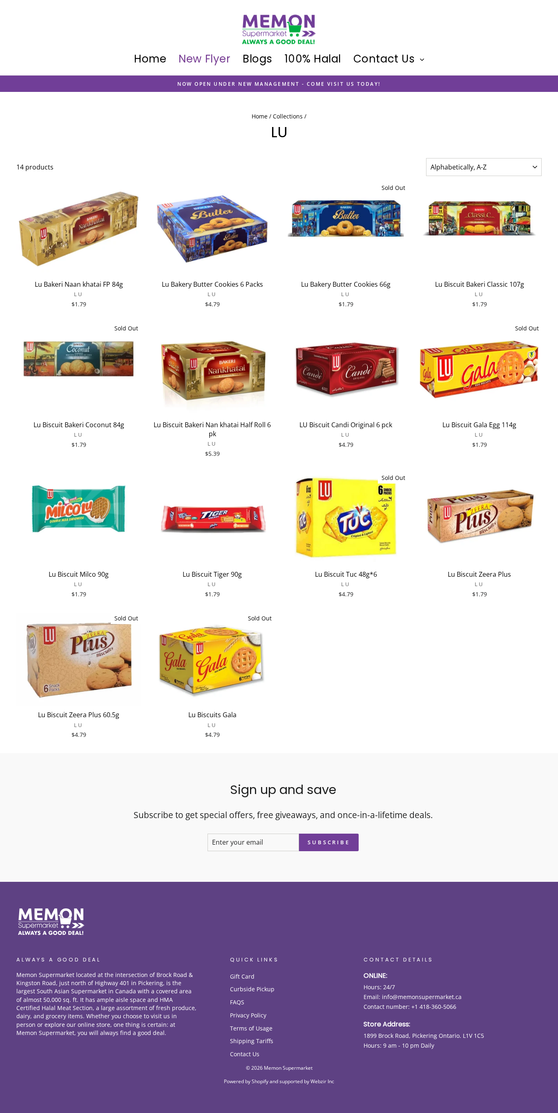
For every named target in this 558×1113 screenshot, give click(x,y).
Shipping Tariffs (251, 1041)
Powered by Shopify (246, 1081)
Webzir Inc (322, 1081)
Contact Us (385, 58)
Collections (288, 116)
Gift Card (242, 976)
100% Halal (313, 58)
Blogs (257, 58)
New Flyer (204, 58)
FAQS (237, 1002)
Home (150, 58)
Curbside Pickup (252, 989)
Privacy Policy (248, 1015)
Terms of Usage (251, 1028)
